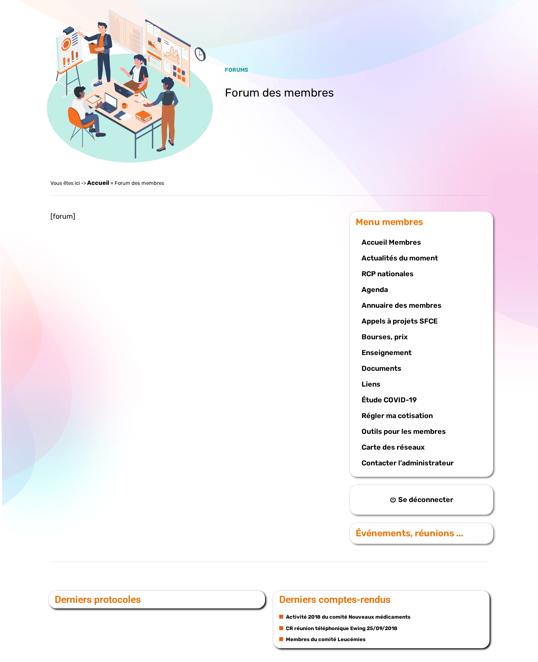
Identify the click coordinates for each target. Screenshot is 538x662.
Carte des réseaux (393, 447)
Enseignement (387, 352)
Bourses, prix (385, 337)
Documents (381, 368)
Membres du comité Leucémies (325, 639)
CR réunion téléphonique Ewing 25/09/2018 (341, 628)
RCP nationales (388, 274)
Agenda (375, 289)
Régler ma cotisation (397, 415)
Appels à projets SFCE (400, 321)
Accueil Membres (391, 242)
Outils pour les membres (404, 431)
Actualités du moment (400, 258)
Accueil (98, 182)
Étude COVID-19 (389, 400)
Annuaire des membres (402, 305)
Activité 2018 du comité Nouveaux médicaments (347, 617)
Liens (371, 384)
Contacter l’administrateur (408, 463)
